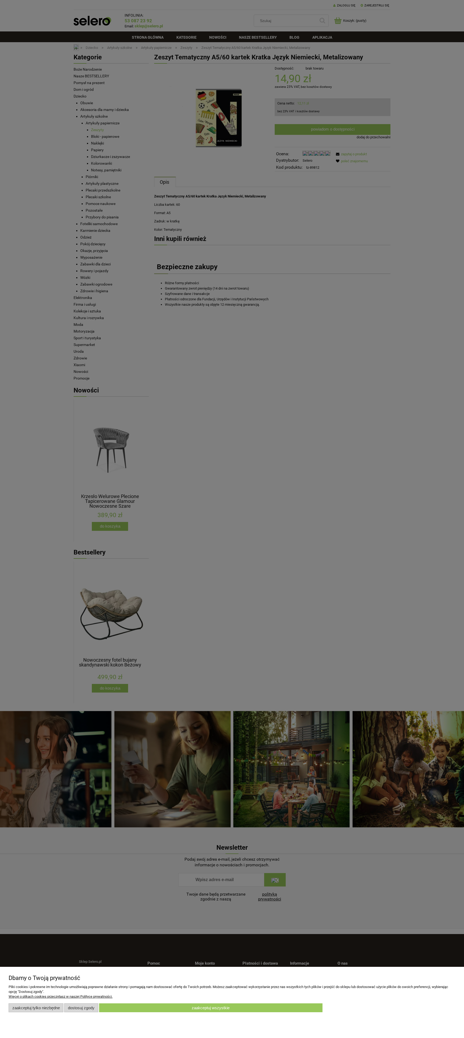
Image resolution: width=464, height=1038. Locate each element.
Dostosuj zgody (81, 1007)
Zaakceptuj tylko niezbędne (36, 1007)
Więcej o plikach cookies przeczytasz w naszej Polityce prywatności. (61, 996)
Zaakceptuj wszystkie (211, 1007)
